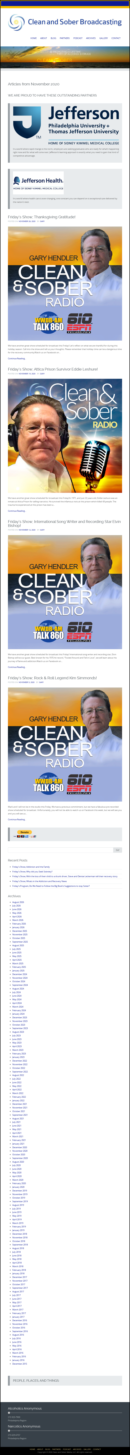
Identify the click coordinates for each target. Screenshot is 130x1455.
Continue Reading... (17, 358)
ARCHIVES (91, 38)
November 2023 (19, 1021)
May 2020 (16, 1172)
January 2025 (18, 970)
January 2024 (18, 1013)
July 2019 (16, 1208)
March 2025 (17, 963)
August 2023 (18, 1031)
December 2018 (19, 1233)
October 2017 (18, 1284)
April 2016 (17, 1349)
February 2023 (19, 1053)
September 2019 (20, 1201)
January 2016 (18, 1360)
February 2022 (19, 1096)
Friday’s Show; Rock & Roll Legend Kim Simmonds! (52, 678)
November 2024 (19, 977)
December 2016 (19, 1320)
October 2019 (18, 1197)
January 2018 (18, 1273)
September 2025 (20, 941)
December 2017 (19, 1277)
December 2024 (19, 974)
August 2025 (18, 945)
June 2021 (16, 1125)
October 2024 (18, 981)
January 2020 (18, 1187)
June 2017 (16, 1298)
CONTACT (115, 38)
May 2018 (16, 1259)
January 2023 (18, 1057)
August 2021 (18, 1118)
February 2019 (19, 1226)
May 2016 (16, 1345)
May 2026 (16, 912)
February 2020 (19, 1183)
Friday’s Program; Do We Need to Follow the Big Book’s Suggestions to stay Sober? (51, 886)
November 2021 (19, 1107)
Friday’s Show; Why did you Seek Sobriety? (32, 871)
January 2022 (18, 1100)
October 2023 (18, 1024)
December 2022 (19, 1060)
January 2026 (18, 927)
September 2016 (20, 1331)
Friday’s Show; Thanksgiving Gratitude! (41, 217)
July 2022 (16, 1078)
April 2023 (17, 1046)
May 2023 (16, 1042)
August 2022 (18, 1075)
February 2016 (19, 1356)
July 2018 (16, 1251)
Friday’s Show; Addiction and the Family (31, 866)
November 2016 (19, 1324)
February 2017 (19, 1313)
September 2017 (20, 1287)
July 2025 (16, 949)
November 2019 (19, 1194)
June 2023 (16, 1039)
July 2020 (16, 1165)
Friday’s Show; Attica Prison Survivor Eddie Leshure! (53, 369)
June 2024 (16, 995)
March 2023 (17, 1050)
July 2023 (16, 1035)
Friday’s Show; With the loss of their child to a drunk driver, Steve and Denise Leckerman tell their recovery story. (65, 876)
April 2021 (17, 1133)
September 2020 (20, 1158)
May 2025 (16, 956)
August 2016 (18, 1334)
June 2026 (16, 909)
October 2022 (18, 1068)
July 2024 (16, 992)
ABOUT (43, 38)
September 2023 (20, 1028)
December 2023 (19, 1017)
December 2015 (19, 1363)
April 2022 (17, 1089)
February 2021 (19, 1140)
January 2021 (18, 1143)
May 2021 (16, 1129)
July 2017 (16, 1295)
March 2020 (17, 1179)
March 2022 (17, 1093)
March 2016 (17, 1352)
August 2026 (18, 902)
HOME (33, 38)
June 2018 (16, 1255)
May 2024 (16, 999)
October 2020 (18, 1154)
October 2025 (18, 938)
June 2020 (16, 1168)
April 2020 (17, 1176)
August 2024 (18, 988)
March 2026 (17, 920)
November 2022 (19, 1064)
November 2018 (19, 1237)
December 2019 (19, 1190)
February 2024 (19, 1010)
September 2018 (20, 1244)
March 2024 (17, 1006)
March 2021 (17, 1136)
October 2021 (18, 1111)
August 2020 (18, 1161)
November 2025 (19, 934)
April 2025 (17, 959)
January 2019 (18, 1230)
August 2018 (18, 1248)
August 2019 (18, 1205)
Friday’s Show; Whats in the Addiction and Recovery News (39, 881)
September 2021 (20, 1114)
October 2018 (18, 1241)
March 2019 (17, 1223)
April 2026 (17, 916)
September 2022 (20, 1071)
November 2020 (19, 1150)
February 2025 (19, 967)
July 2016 (16, 1338)
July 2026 (16, 905)
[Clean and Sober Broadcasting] (65, 22)
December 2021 (19, 1104)
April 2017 (17, 1306)
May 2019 (16, 1215)
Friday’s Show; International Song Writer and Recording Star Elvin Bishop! (64, 523)
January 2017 (18, 1316)
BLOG (53, 38)
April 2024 (17, 1003)
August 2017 (18, 1291)
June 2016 (16, 1342)
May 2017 (16, 1302)
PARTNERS (65, 38)
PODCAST (77, 38)
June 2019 (16, 1212)
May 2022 (16, 1086)
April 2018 (17, 1262)
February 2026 (19, 923)
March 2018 (17, 1266)
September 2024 (20, 985)
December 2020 (19, 1147)
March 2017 (17, 1309)
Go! (117, 849)
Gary (42, 221)
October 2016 (18, 1327)
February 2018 (19, 1270)
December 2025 (19, 931)
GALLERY (103, 38)
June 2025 (16, 952)
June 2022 (16, 1082)
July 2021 (16, 1122)
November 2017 (19, 1280)
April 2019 (17, 1219)
